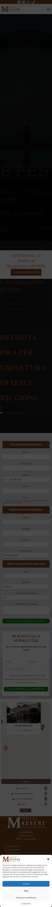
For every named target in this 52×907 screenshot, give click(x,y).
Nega (26, 890)
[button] (48, 859)
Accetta (26, 883)
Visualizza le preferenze (26, 897)
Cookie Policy (26, 903)
